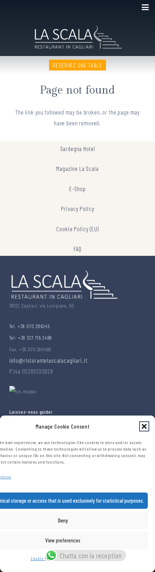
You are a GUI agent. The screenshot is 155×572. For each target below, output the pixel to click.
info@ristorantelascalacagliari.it (48, 360)
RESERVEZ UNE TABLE (77, 65)
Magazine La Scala (77, 168)
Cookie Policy (43, 558)
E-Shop (77, 188)
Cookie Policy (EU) (77, 228)
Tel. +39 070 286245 (29, 326)
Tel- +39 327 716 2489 (30, 338)
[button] (144, 426)
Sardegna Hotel (77, 148)
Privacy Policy (77, 208)
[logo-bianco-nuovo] (78, 35)
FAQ (78, 248)
